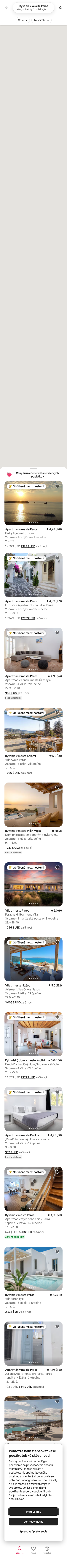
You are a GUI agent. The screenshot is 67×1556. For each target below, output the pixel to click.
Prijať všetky (33, 1512)
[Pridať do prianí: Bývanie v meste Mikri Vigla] (57, 787)
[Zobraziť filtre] (60, 8)
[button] (28, 546)
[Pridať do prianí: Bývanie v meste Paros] (57, 1172)
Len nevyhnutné (33, 1521)
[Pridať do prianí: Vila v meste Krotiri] (57, 1401)
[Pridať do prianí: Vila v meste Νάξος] (57, 942)
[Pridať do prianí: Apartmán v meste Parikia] (57, 1092)
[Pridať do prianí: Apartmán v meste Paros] (57, 486)
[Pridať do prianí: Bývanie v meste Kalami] (57, 713)
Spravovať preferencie (33, 1531)
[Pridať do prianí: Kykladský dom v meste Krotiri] (57, 1017)
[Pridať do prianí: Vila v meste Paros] (57, 867)
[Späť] (6, 8)
